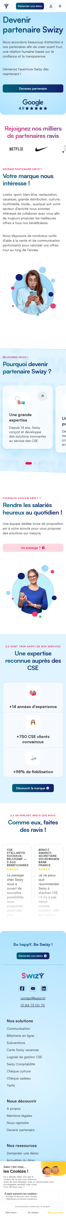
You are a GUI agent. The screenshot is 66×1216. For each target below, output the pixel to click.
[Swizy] (6, 6)
